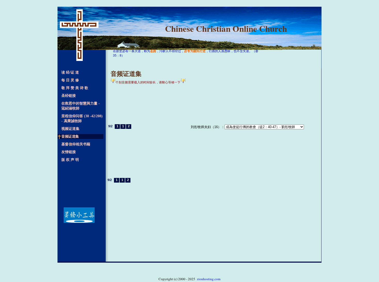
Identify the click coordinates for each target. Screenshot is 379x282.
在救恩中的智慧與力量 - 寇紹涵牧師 (80, 105)
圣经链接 (69, 96)
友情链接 (69, 152)
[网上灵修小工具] (80, 215)
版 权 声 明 (71, 160)
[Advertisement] (80, 183)
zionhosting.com (208, 279)
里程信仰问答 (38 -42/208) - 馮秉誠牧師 (82, 118)
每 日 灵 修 (71, 80)
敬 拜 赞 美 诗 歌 (75, 88)
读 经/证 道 (71, 72)
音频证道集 (71, 136)
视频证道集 (71, 129)
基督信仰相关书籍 (76, 144)
